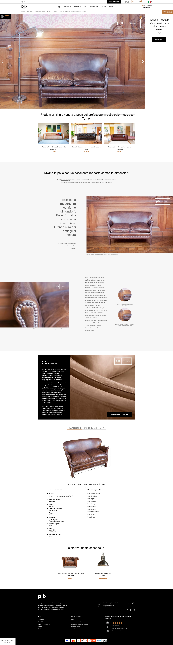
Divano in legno (91, 517)
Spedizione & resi (90, 428)
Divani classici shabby (93, 493)
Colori (103, 6)
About (102, 428)
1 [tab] (9, 48)
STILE (127, 2)
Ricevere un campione (119, 415)
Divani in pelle (90, 499)
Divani (49, 11)
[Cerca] (22, 2)
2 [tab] (9, 57)
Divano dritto (90, 514)
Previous (2, 61)
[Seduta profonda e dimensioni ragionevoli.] (125, 294)
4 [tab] (9, 75)
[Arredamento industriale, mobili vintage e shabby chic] (25, 7)
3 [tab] (9, 66)
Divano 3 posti (91, 509)
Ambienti (77, 6)
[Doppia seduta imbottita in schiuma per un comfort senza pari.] (125, 314)
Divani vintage (90, 504)
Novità (111, 6)
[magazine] (59, 6)
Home (23, 11)
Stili (85, 6)
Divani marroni (91, 501)
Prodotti (67, 6)
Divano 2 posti (91, 507)
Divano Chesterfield (92, 512)
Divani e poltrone (40, 11)
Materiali (94, 6)
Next (143, 61)
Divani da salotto (91, 496)
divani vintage (65, 180)
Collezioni (30, 11)
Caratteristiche (75, 428)
